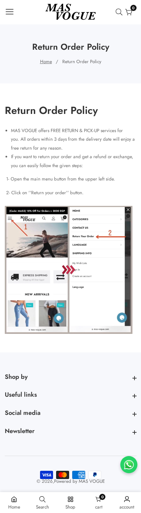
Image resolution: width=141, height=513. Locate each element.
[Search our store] (120, 12)
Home (46, 61)
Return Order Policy (81, 61)
